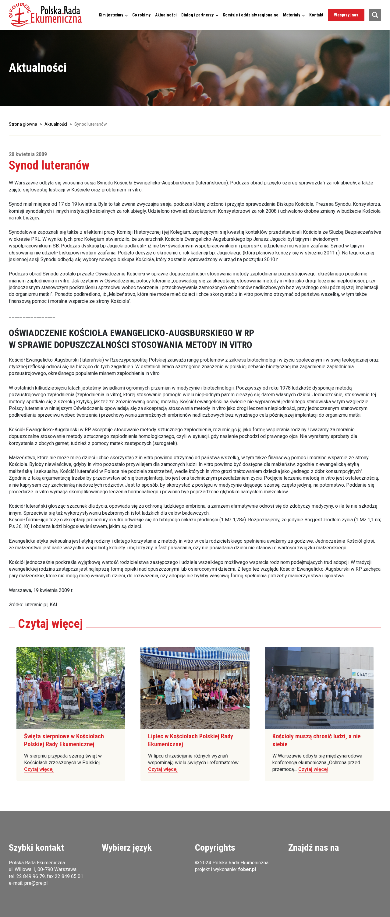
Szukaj (375, 15)
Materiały (291, 14)
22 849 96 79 (30, 876)
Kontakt (316, 14)
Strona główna (23, 124)
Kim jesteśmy (111, 14)
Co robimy (141, 14)
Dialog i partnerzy (197, 14)
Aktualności (166, 14)
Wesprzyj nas (346, 14)
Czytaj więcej (39, 769)
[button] (45, 15)
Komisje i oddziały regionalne (250, 14)
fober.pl (247, 869)
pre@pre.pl (36, 883)
